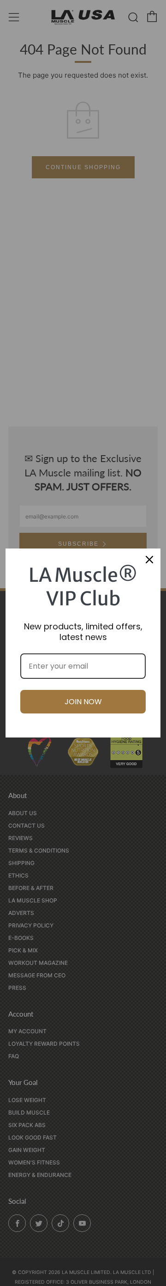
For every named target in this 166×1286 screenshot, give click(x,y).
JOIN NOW (83, 701)
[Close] (149, 560)
